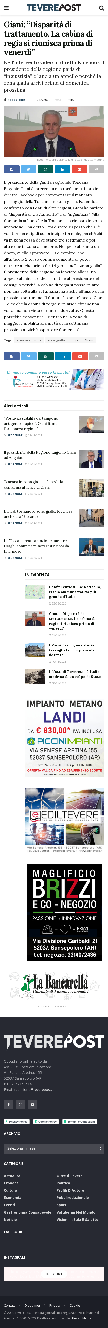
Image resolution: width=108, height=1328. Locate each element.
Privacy (55, 1305)
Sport (61, 1204)
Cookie (75, 1305)
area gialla (56, 340)
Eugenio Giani (82, 340)
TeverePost (23, 1313)
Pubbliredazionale (73, 1197)
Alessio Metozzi (82, 1318)
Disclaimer (32, 1305)
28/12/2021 (34, 435)
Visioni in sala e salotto (77, 1219)
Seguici (55, 1274)
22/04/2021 (34, 523)
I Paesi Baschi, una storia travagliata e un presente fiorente (72, 650)
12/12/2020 (42, 99)
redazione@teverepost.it (34, 1089)
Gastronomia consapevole (27, 1212)
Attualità (12, 1175)
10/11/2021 (58, 661)
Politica (63, 1183)
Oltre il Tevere (70, 1175)
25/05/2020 (58, 603)
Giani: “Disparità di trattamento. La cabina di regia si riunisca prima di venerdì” (72, 621)
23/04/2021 (34, 494)
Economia (12, 1197)
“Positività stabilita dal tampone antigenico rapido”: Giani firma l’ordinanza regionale (31, 423)
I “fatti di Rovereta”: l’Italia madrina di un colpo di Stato (75, 674)
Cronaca (11, 1183)
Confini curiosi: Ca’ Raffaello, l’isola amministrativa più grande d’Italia (75, 592)
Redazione (16, 99)
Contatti (10, 1305)
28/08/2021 (34, 464)
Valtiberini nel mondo (76, 1212)
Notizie (10, 1219)
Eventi (9, 1204)
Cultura (10, 1190)
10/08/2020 (58, 683)
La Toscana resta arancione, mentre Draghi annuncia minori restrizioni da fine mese (36, 546)
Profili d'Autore (70, 1190)
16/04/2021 (34, 558)
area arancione (29, 340)
